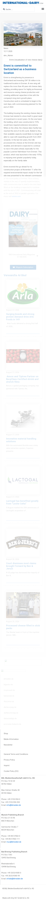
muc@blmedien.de (14, 842)
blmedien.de (8, 679)
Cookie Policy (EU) (11, 771)
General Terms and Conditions (16, 754)
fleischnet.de (9, 701)
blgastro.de (8, 684)
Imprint (6, 765)
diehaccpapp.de (10, 707)
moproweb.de (9, 690)
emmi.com (16, 196)
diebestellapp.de (10, 718)
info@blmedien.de (14, 805)
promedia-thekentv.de (12, 724)
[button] (43, 9)
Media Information (11, 739)
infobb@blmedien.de (15, 879)
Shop (6, 733)
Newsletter (8, 745)
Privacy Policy (9, 760)
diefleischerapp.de (11, 713)
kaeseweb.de (9, 696)
